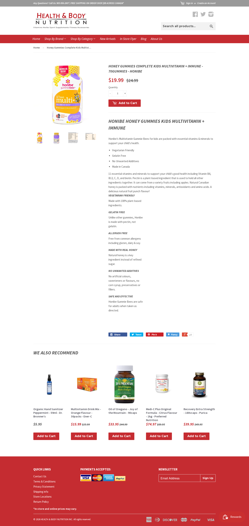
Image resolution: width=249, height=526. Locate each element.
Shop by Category (82, 39)
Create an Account (206, 3)
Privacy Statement (44, 486)
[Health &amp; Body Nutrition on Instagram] (211, 15)
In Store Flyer (128, 39)
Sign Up (208, 478)
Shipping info (40, 491)
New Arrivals (108, 39)
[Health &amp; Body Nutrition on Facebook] (195, 15)
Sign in (189, 3)
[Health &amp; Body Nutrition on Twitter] (203, 15)
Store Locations (42, 496)
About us (156, 39)
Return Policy (41, 501)
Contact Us (39, 476)
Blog (143, 39)
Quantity (113, 87)
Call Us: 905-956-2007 (59, 3)
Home (36, 39)
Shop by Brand (54, 39)
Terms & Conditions (44, 481)
